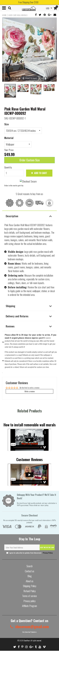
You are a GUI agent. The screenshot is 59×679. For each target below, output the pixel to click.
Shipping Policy (29, 586)
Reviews (10, 326)
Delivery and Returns (17, 316)
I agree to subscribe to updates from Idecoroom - (30, 553)
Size (6, 124)
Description (12, 216)
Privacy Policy (48, 553)
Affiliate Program (29, 606)
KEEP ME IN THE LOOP (47, 547)
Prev (26, 103)
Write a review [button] (29, 391)
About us (29, 581)
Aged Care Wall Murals (17, 15)
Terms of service (29, 596)
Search (29, 566)
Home (4, 15)
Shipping (10, 306)
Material (8, 138)
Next (33, 103)
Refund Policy (29, 591)
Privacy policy (29, 601)
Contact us (29, 571)
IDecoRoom (26, 640)
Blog (29, 576)
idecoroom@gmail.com (31, 626)
